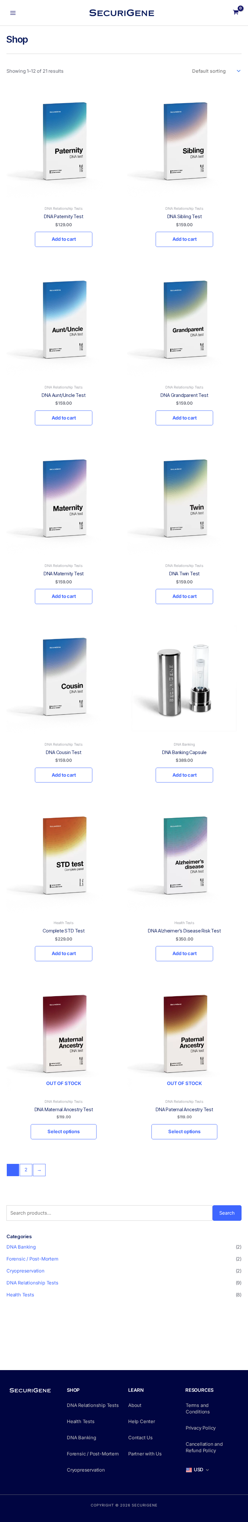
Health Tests (20, 1295)
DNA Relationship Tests (32, 1283)
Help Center (141, 1421)
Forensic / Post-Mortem (32, 1259)
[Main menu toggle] (12, 12)
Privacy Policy (201, 1428)
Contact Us (140, 1438)
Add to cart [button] (64, 239)
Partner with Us (145, 1454)
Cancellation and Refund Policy (204, 1447)
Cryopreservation (25, 1271)
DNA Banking (21, 1247)
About (134, 1405)
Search (227, 1213)
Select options (63, 1131)
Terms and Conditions (198, 1408)
